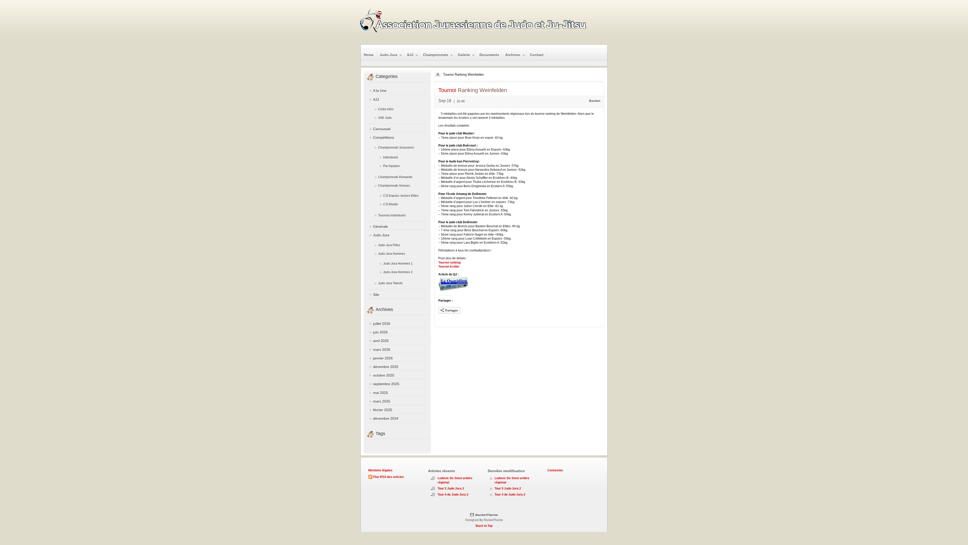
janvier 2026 (383, 358)
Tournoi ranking (449, 262)
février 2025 (382, 410)
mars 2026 (381, 350)
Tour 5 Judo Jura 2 (451, 488)
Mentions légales (380, 470)
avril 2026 (381, 341)
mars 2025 (381, 401)
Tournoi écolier (449, 266)
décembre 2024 (385, 418)
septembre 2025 (386, 384)
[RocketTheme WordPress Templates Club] (484, 515)
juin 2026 (380, 332)
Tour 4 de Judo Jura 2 (453, 494)
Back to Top (484, 526)
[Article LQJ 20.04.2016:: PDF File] (453, 291)
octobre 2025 (383, 375)
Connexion (555, 470)
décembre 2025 (385, 367)
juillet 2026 (381, 324)
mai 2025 (380, 393)
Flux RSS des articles (388, 477)
